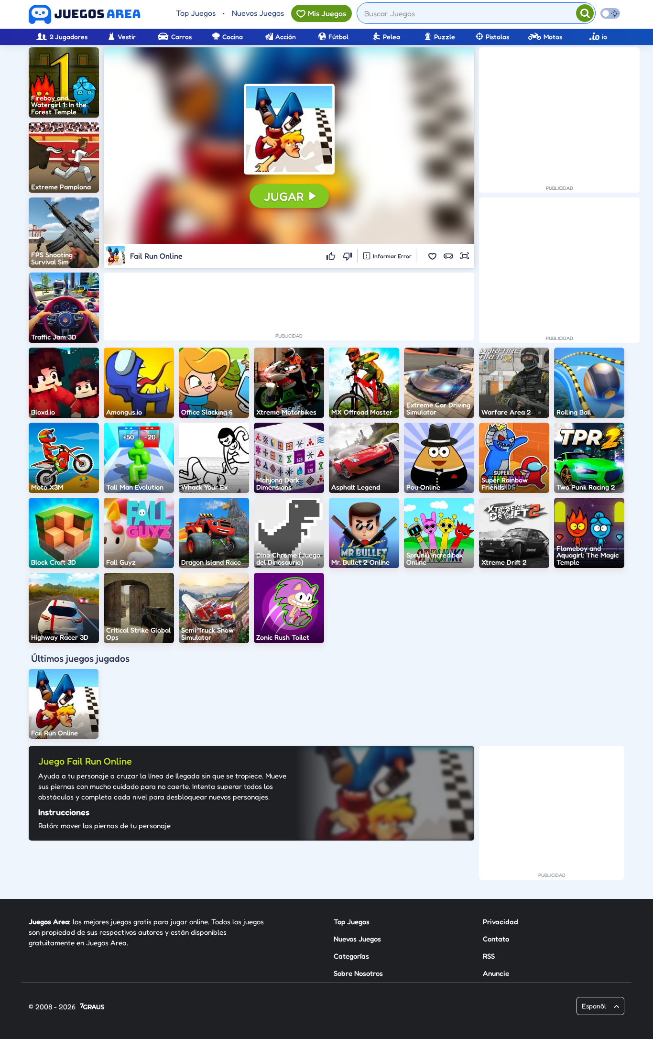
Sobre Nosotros (358, 973)
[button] (289, 129)
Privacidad (500, 921)
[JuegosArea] (85, 14)
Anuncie (496, 973)
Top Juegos (196, 13)
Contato (496, 938)
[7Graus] (92, 1007)
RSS (489, 956)
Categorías (351, 956)
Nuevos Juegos (258, 13)
